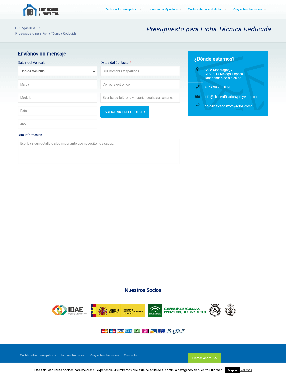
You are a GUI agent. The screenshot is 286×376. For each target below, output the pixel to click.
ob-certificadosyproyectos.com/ (228, 106)
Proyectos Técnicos (104, 355)
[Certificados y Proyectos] (41, 9)
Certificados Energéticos (38, 355)
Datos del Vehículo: (32, 63)
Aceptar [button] (232, 370)
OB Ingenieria (25, 28)
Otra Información (30, 135)
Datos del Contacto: (115, 63)
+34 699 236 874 (217, 87)
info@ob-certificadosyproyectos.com (232, 97)
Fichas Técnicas (73, 355)
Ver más (246, 370)
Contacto (130, 355)
